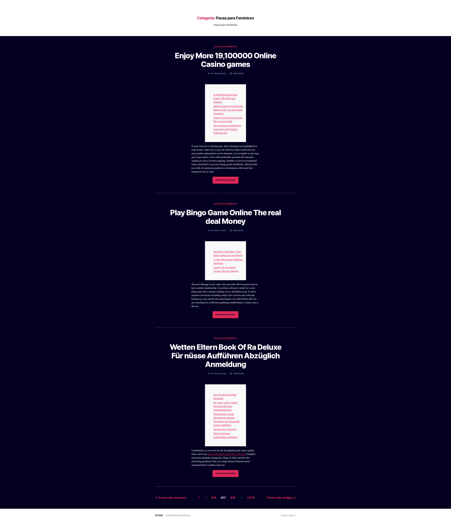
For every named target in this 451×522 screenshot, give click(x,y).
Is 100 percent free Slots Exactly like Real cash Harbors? (225, 98)
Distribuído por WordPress (177, 515)
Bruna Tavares (220, 73)
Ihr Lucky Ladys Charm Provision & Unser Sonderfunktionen (225, 406)
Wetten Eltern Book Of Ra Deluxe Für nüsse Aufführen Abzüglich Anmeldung (225, 355)
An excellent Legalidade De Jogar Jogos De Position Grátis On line (227, 129)
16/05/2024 (238, 73)
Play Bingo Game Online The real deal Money (225, 217)
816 (213, 497)
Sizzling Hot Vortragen (224, 429)
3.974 (251, 497)
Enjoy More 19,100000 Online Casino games (225, 60)
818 (232, 497)
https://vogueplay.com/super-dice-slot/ (226, 454)
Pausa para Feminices (225, 46)
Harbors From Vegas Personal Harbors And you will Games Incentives (228, 110)
